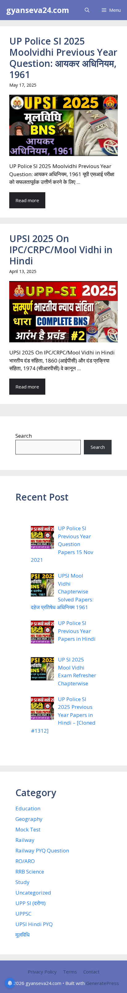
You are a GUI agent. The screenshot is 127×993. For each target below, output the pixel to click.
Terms (70, 972)
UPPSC (23, 913)
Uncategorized (33, 892)
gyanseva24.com (37, 10)
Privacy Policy (42, 972)
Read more (27, 200)
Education (27, 808)
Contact (91, 972)
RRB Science (29, 871)
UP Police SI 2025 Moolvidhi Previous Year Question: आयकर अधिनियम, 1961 (63, 58)
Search (23, 435)
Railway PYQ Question (42, 850)
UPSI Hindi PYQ (34, 924)
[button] (87, 10)
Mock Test (27, 829)
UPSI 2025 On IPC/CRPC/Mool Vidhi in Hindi (61, 249)
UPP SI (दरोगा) (30, 903)
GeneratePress (102, 983)
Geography (29, 818)
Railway (25, 839)
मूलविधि (22, 934)
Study (22, 882)
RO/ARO (25, 861)
